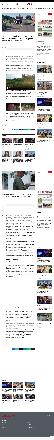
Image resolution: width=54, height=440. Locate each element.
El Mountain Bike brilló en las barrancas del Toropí (43, 141)
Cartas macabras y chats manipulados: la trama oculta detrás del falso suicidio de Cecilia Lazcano (18, 160)
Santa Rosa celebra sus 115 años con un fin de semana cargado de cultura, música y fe (44, 77)
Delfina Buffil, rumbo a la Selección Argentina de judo (43, 125)
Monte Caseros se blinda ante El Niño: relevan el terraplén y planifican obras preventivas (44, 325)
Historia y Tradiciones (42, 8)
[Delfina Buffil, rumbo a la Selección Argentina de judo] (44, 118)
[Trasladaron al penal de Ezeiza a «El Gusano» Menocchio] (18, 140)
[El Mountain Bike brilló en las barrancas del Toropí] (44, 133)
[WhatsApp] (3, 60)
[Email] (3, 55)
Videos (11, 8)
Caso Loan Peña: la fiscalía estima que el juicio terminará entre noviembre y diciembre (7, 146)
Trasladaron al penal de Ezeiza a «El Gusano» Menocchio (18, 145)
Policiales (31, 8)
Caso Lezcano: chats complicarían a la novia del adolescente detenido (7, 160)
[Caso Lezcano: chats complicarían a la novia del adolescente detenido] (7, 154)
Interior (27, 8)
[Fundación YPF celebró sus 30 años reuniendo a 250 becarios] (44, 102)
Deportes (35, 8)
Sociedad (23, 8)
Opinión (48, 8)
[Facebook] (3, 50)
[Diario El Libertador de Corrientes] (27, 4)
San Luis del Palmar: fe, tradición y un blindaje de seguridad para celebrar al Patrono (30, 160)
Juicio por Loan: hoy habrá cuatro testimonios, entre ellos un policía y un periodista (29, 147)
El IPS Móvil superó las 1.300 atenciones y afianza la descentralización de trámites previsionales (18, 403)
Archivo (52, 8)
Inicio (8, 8)
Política (14, 8)
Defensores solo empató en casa (43, 227)
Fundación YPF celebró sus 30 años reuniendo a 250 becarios (43, 110)
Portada (3, 11)
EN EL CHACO (41, 41)
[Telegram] (3, 57)
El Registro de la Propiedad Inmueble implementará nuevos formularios (44, 93)
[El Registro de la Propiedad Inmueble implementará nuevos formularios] (44, 85)
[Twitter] (3, 52)
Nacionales (19, 8)
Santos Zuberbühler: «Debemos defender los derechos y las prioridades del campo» (44, 53)
